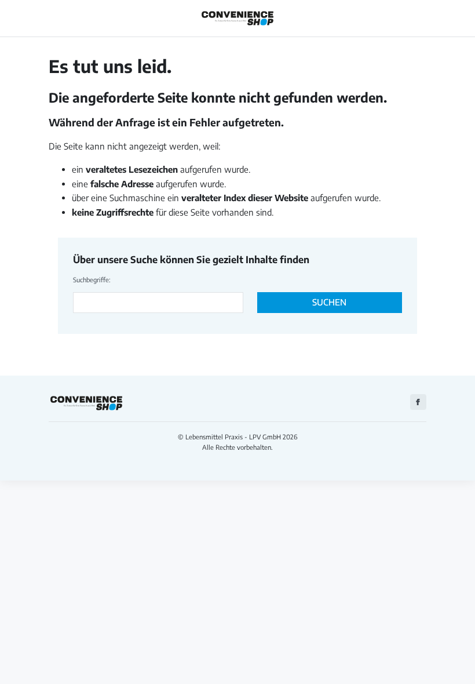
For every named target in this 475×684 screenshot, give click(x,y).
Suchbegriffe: (92, 279)
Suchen (329, 302)
